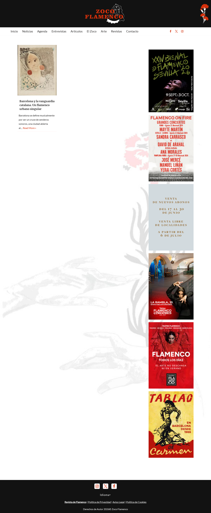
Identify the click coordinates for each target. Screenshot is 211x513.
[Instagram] (182, 31)
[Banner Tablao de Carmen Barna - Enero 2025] (171, 456)
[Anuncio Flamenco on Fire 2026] (171, 180)
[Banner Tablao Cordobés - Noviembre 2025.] (171, 318)
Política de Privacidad (99, 501)
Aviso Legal (118, 501)
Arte (104, 31)
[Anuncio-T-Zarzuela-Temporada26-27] (171, 249)
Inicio (14, 31)
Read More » (29, 127)
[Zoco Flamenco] (105, 13)
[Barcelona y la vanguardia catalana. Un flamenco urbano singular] (37, 70)
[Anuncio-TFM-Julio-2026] (171, 387)
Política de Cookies (136, 501)
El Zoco (92, 31)
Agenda (42, 31)
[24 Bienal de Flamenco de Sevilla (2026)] (171, 111)
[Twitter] (176, 31)
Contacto (132, 31)
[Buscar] (189, 31)
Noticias (27, 31)
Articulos (76, 31)
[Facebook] (170, 31)
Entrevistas (59, 31)
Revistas (116, 31)
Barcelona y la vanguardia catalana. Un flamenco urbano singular (37, 105)
